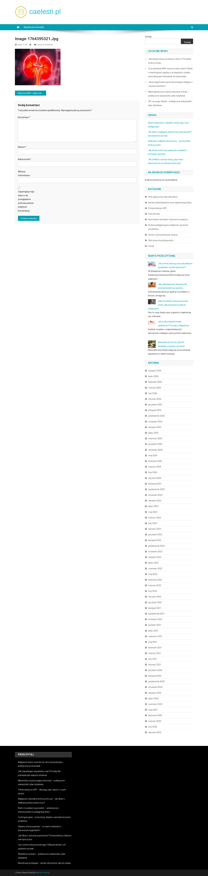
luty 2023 (152, 523)
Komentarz (24, 117)
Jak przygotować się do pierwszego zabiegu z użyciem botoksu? (170, 84)
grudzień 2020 (155, 670)
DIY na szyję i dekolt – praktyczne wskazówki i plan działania (170, 103)
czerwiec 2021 (155, 636)
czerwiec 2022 (155, 568)
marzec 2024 (154, 467)
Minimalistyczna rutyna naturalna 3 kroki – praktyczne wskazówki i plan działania (168, 94)
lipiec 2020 (153, 698)
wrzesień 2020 (155, 687)
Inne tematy (154, 214)
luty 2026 (152, 393)
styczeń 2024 (154, 478)
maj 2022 (152, 574)
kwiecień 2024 (155, 461)
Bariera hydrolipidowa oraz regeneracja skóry (170, 202)
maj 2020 (152, 710)
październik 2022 (156, 546)
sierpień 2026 (154, 370)
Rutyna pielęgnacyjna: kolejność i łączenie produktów (168, 227)
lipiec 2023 (153, 506)
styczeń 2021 (154, 664)
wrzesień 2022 (155, 551)
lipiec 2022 (153, 563)
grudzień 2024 (155, 444)
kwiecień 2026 (155, 382)
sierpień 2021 (154, 625)
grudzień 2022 (155, 534)
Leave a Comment (45, 44)
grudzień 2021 (155, 602)
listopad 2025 (154, 410)
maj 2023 (152, 512)
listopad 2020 (154, 676)
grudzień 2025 (155, 404)
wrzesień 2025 (155, 421)
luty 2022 (152, 591)
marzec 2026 (154, 387)
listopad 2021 (154, 608)
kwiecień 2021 (155, 647)
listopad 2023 (154, 484)
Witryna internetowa (24, 173)
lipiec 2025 (153, 433)
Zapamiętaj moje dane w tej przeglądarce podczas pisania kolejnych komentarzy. (26, 201)
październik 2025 (156, 416)
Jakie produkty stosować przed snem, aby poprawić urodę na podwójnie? (168, 305)
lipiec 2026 (153, 376)
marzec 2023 (154, 517)
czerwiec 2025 (155, 438)
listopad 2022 (154, 540)
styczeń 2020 (154, 732)
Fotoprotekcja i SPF (157, 208)
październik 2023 (156, 489)
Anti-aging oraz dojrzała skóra (162, 197)
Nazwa (22, 147)
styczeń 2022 (154, 596)
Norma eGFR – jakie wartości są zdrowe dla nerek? (32, 93)
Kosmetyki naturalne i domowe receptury (168, 219)
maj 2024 (152, 455)
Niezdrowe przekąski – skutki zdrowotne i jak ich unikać (44, 863)
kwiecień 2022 (155, 580)
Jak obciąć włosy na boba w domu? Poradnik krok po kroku (169, 61)
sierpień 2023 (154, 500)
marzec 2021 (154, 653)
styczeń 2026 (154, 399)
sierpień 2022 (154, 557)
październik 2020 (156, 681)
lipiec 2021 (153, 630)
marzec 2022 (154, 585)
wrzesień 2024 (155, 450)
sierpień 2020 (154, 693)
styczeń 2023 (154, 529)
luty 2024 (152, 472)
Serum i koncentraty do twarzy (163, 235)
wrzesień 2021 (155, 619)
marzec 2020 (154, 721)
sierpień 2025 (154, 427)
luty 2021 (152, 659)
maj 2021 (152, 642)
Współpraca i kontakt (34, 27)
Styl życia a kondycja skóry (161, 240)
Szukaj (148, 36)
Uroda (151, 246)
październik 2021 (156, 613)
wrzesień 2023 (155, 495)
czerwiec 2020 (155, 704)
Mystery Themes (42, 873)
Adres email (24, 159)
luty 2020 (152, 727)
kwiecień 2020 (155, 715)
